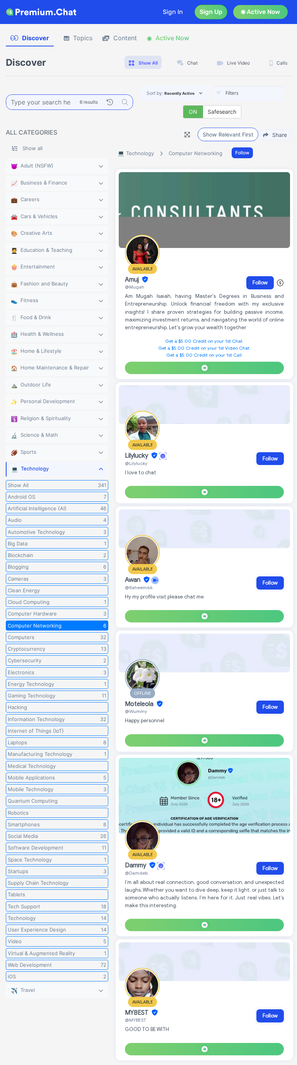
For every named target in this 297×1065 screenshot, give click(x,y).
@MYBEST (135, 1020)
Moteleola (140, 704)
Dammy (136, 865)
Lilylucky (137, 456)
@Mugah (134, 287)
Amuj (132, 280)
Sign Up (211, 11)
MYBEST (137, 1013)
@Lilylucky (136, 463)
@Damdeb (136, 873)
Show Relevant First (228, 134)
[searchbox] (260, 93)
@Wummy (136, 711)
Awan (133, 580)
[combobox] (248, 93)
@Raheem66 (138, 587)
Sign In (173, 11)
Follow (242, 153)
